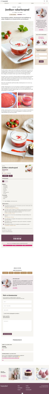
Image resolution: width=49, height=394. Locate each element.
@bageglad (10, 243)
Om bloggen (20, 387)
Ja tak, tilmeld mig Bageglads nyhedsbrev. (11, 313)
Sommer (30, 272)
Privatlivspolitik (28, 389)
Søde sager (23, 272)
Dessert (11, 272)
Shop (19, 385)
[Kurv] (47, 1)
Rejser (32, 3)
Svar (3, 349)
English (27, 385)
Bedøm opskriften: (6, 316)
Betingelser (28, 387)
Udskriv (5, 175)
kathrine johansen (5, 353)
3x (6, 181)
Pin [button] (10, 175)
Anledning (5, 272)
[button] (2, 169)
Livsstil (20, 3)
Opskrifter (6, 3)
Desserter (17, 272)
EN (44, 3)
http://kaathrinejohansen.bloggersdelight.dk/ (10, 358)
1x (3, 181)
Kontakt (19, 389)
